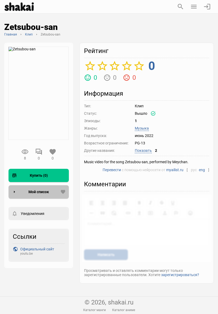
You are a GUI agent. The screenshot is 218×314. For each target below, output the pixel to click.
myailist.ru (174, 170)
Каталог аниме (123, 310)
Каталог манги (94, 310)
